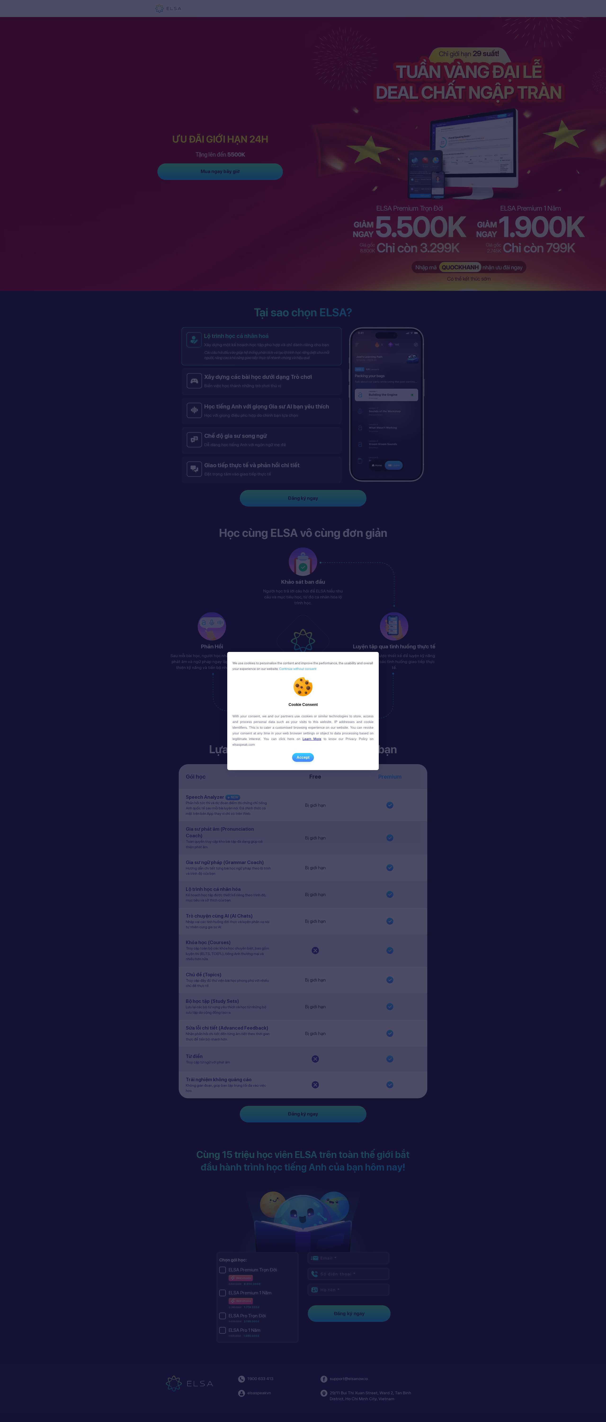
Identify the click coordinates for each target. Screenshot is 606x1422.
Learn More (312, 739)
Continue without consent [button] (297, 669)
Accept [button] (303, 757)
